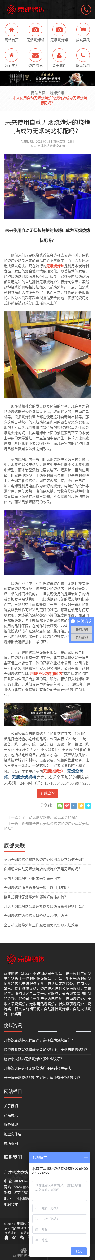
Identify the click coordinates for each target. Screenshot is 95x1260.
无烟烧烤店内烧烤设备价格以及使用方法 (36, 916)
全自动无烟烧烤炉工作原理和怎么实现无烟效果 (41, 925)
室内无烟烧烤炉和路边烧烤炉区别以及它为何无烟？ (44, 860)
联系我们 (13, 1157)
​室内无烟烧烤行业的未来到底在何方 (32, 878)
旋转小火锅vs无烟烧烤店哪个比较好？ (34, 1059)
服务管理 (11, 1125)
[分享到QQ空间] (81, 806)
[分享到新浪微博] (67, 806)
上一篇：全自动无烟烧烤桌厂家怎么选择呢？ (43, 817)
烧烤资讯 (57, 93)
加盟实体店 (13, 1134)
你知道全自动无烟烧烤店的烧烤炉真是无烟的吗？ (43, 869)
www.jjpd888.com (27, 1187)
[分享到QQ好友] (6, 1237)
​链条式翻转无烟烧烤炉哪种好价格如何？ (36, 897)
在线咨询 (48, 793)
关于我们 (11, 1106)
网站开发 (27, 1233)
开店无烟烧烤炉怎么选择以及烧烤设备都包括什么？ (44, 906)
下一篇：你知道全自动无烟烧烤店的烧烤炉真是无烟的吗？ (46, 826)
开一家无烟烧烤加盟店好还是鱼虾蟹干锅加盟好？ (43, 1078)
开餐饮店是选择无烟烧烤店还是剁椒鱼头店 (37, 1068)
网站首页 (38, 93)
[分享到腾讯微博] (74, 806)
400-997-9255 (24, 1181)
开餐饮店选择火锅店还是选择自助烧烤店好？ (39, 1040)
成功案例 (11, 1143)
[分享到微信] (60, 806)
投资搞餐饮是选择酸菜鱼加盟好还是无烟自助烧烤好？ (46, 1050)
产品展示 (11, 1115)
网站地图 (10, 1233)
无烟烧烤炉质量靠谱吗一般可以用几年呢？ (37, 888)
